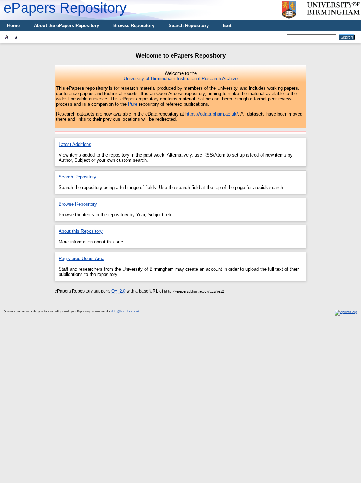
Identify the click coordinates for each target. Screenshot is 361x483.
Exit (227, 25)
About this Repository (81, 231)
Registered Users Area (81, 258)
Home (13, 25)
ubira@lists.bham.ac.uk (125, 311)
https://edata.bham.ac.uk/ (211, 114)
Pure (132, 104)
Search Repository (189, 25)
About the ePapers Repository (66, 25)
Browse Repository (133, 25)
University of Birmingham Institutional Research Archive (181, 78)
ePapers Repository (65, 8)
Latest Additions (75, 144)
